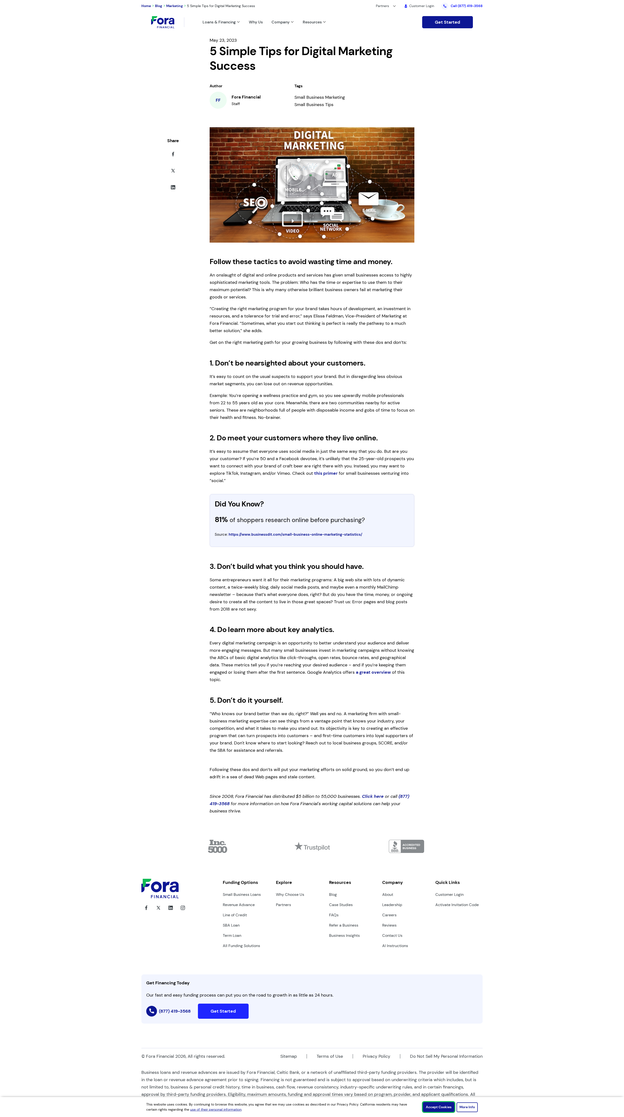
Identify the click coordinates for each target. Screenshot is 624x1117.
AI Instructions (395, 945)
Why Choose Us (290, 894)
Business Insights (344, 935)
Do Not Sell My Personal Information (446, 1056)
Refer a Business (343, 925)
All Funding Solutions (241, 945)
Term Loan (232, 935)
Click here (373, 796)
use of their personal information (216, 1109)
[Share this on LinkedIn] (173, 188)
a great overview (373, 672)
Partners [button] (382, 6)
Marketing (174, 6)
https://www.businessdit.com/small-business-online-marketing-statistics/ (295, 534)
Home (146, 6)
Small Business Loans (242, 894)
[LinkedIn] (171, 911)
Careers (389, 915)
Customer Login (449, 894)
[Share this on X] (173, 172)
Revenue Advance (239, 904)
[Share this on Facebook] (173, 155)
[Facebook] (146, 911)
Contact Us (392, 935)
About (387, 894)
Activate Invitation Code (457, 904)
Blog (158, 6)
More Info (467, 1107)
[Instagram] (183, 911)
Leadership (392, 904)
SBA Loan (231, 925)
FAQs (334, 915)
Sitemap (288, 1056)
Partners (283, 904)
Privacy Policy (376, 1056)
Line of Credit (235, 915)
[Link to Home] (167, 22)
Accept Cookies (438, 1107)
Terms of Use (330, 1056)
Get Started (447, 22)
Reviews (389, 925)
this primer (326, 473)
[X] (158, 911)
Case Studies (341, 904)
